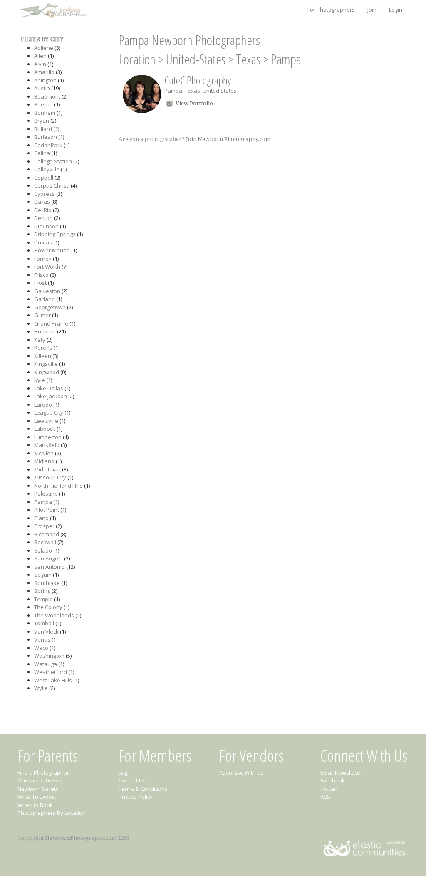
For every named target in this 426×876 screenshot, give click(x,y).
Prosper (44, 526)
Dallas (42, 201)
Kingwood (46, 372)
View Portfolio (194, 103)
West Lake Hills (53, 680)
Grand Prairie (51, 323)
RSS (325, 796)
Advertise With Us (241, 772)
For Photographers (331, 9)
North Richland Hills (58, 485)
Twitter (328, 788)
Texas (248, 59)
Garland (44, 299)
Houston (45, 331)
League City (48, 412)
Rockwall (45, 542)
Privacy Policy (136, 796)
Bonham (44, 112)
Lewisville (46, 420)
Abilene (43, 48)
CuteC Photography (197, 80)
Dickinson (46, 226)
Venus (42, 639)
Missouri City (50, 477)
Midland (44, 461)
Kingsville (46, 364)
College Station (53, 161)
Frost (40, 282)
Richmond (46, 534)
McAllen (44, 453)
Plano (41, 518)
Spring (42, 591)
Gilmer (42, 315)
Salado (43, 550)
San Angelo (48, 558)
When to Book (35, 805)
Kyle (39, 380)
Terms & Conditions (143, 788)
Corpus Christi (51, 185)
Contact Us (132, 780)
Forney (43, 258)
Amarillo (44, 72)
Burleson (45, 137)
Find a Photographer (43, 772)
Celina (42, 153)
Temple (43, 599)
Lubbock (44, 428)
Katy (39, 339)
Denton (43, 218)
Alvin (40, 64)
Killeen (42, 356)
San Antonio (49, 566)
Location (137, 59)
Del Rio (43, 210)
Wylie (41, 688)
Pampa (43, 502)
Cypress (44, 193)
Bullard (43, 129)
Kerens (43, 347)
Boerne (43, 104)
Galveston (47, 291)
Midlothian (47, 469)
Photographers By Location (51, 813)
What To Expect (36, 796)
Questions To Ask (39, 780)
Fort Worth (47, 266)
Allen (40, 55)
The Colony (48, 607)
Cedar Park (48, 145)
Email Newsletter (341, 772)
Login (395, 9)
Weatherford (50, 672)
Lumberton (48, 437)
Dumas (43, 242)
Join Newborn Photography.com (228, 139)
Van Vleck (46, 631)
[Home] (52, 11)
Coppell (43, 177)
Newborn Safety (38, 788)
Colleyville (46, 169)
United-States (195, 59)
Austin (42, 88)
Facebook (332, 780)
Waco (41, 647)
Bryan (41, 120)
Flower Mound (52, 250)
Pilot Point (46, 509)
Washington (49, 655)
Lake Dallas (48, 388)
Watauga (45, 664)
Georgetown (50, 307)
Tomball (44, 623)
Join (371, 9)
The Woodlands (54, 615)
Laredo (43, 404)
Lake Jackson (50, 396)
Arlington (45, 80)
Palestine (46, 493)
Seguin (43, 574)
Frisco (41, 275)
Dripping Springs (55, 234)
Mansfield (46, 445)
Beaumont (47, 96)
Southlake (47, 583)
